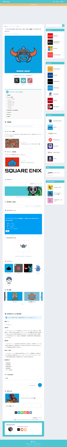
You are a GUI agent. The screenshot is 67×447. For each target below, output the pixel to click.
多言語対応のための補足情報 (12, 110)
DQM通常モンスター (38, 419)
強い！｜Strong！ (10, 226)
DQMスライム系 (29, 419)
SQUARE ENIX (22, 75)
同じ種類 (9, 107)
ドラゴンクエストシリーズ (21, 126)
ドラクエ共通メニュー (10, 406)
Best (32, 443)
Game (54, 1)
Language (9, 112)
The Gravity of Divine (37, 443)
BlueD (18, 419)
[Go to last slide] (6, 297)
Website (25, 431)
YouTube (22, 431)
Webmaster (28, 443)
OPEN (7, 378)
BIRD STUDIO (22, 196)
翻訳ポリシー (33, 317)
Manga (57, 1)
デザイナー (10, 100)
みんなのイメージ (11, 103)
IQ (32, 75)
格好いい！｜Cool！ (11, 225)
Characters (6, 1)
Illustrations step (11, 104)
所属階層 (8, 95)
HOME (34, 441)
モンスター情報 (10, 97)
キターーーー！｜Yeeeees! (12, 228)
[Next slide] (41, 297)
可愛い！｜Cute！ (10, 223)
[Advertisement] (33, 15)
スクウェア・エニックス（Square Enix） (33, 206)
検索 (63, 25)
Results (39, 231)
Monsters (40, 417)
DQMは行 (23, 419)
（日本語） (62, 1)
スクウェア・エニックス (10, 126)
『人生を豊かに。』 (9, 324)
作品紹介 (8, 116)
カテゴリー (10, 106)
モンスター (29, 126)
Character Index (33, 4)
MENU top (9, 114)
